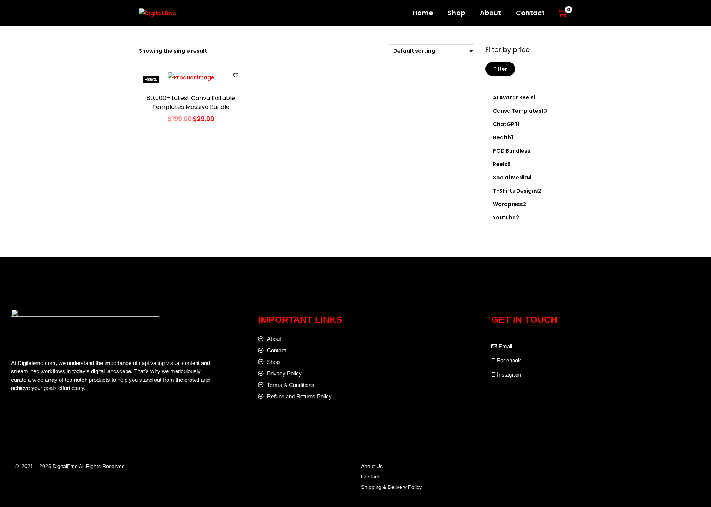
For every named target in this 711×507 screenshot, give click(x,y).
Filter (500, 69)
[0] (562, 13)
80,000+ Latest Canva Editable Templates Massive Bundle (191, 102)
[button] (235, 75)
